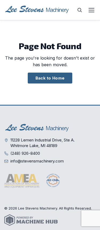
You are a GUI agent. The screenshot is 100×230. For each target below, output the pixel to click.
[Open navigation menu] (91, 10)
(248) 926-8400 (25, 153)
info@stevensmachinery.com (37, 161)
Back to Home (50, 78)
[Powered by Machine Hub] (31, 220)
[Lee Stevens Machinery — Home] (37, 10)
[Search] (79, 10)
